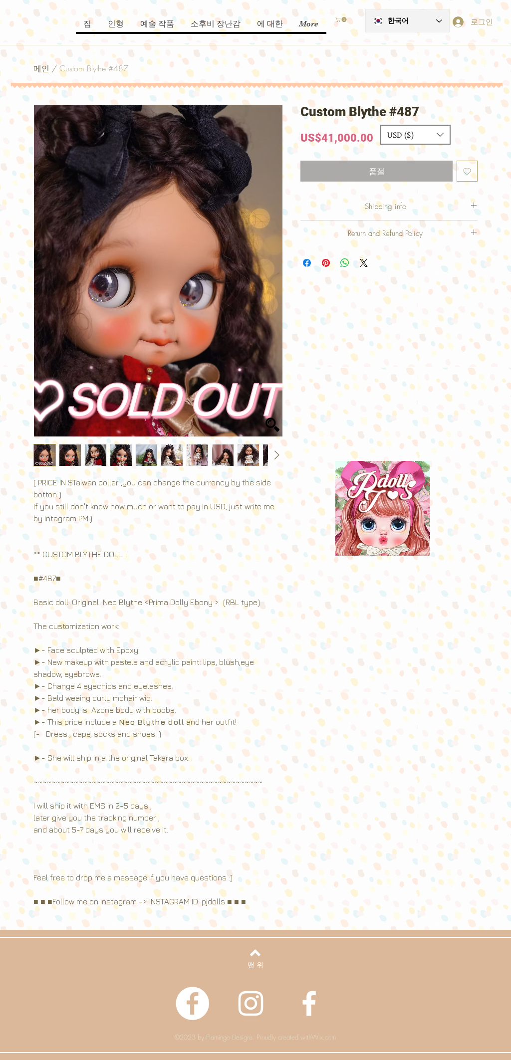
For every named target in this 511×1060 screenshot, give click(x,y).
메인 (41, 68)
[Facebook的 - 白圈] (192, 1003)
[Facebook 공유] (307, 263)
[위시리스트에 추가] (467, 171)
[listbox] (415, 135)
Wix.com (323, 1037)
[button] (341, 19)
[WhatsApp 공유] (345, 263)
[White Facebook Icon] (309, 1003)
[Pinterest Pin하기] (326, 263)
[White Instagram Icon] (250, 1003)
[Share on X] (364, 263)
